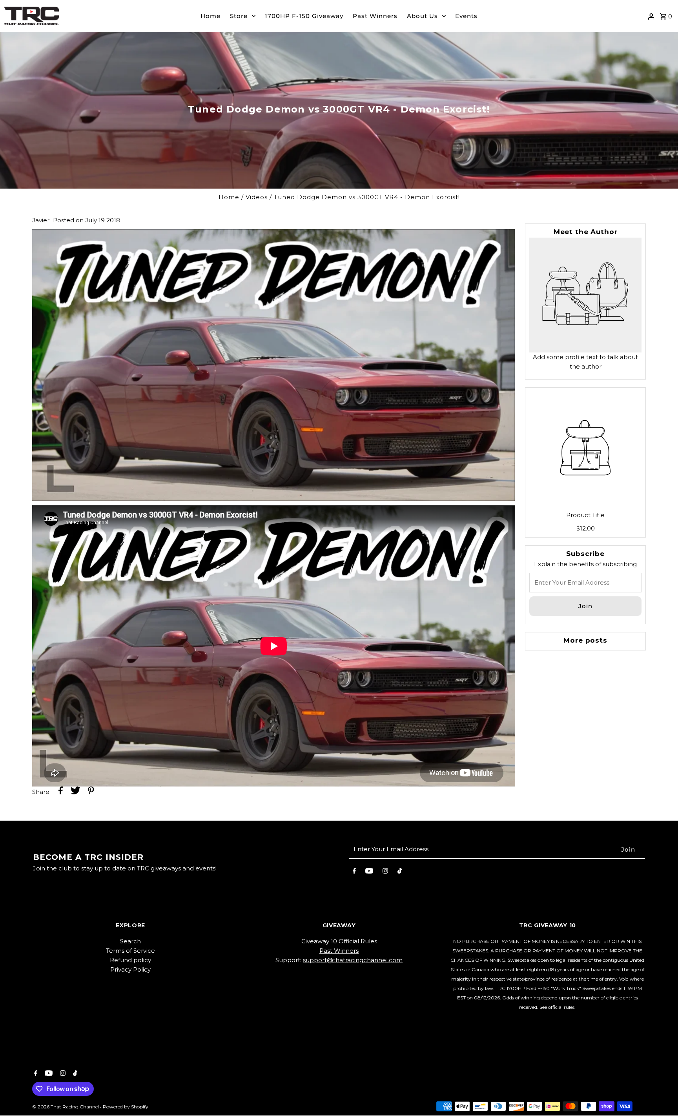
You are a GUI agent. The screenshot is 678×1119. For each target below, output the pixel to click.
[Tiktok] (399, 872)
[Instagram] (385, 872)
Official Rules (358, 941)
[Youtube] (369, 872)
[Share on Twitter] (75, 792)
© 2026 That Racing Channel (66, 1107)
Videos (257, 197)
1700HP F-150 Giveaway (304, 16)
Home (210, 16)
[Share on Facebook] (60, 792)
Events (466, 16)
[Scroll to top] (661, 1098)
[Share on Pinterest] (91, 792)
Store (239, 16)
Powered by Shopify (125, 1107)
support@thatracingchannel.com (353, 960)
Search (130, 941)
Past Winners (375, 16)
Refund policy (130, 960)
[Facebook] (354, 872)
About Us (422, 16)
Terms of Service (130, 950)
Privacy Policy (130, 969)
